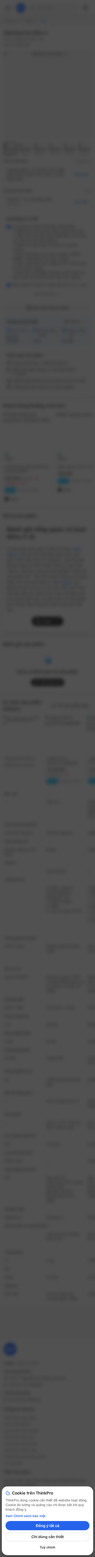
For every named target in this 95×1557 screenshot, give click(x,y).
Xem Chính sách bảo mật (25, 1516)
